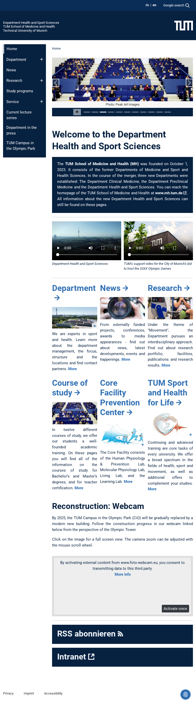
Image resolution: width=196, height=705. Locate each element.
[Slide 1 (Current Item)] (87, 112)
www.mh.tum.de (168, 193)
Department (16, 59)
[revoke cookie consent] (185, 694)
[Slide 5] (119, 112)
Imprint (29, 693)
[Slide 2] (95, 112)
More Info (123, 574)
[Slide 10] (159, 112)
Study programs (19, 91)
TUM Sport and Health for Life (168, 392)
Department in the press (21, 130)
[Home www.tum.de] (183, 25)
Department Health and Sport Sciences (31, 23)
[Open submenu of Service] (42, 101)
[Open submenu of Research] (42, 80)
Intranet (71, 657)
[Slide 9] (151, 112)
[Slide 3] (103, 112)
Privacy (8, 693)
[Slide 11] (167, 112)
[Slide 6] (127, 112)
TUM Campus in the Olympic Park (20, 146)
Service (12, 101)
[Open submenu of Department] (42, 59)
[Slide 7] (135, 112)
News (11, 70)
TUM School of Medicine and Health (29, 26)
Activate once (175, 608)
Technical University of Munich (25, 30)
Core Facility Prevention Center (120, 397)
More (72, 369)
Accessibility (53, 693)
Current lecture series (19, 115)
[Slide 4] (111, 112)
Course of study (70, 387)
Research (14, 80)
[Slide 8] (143, 112)
